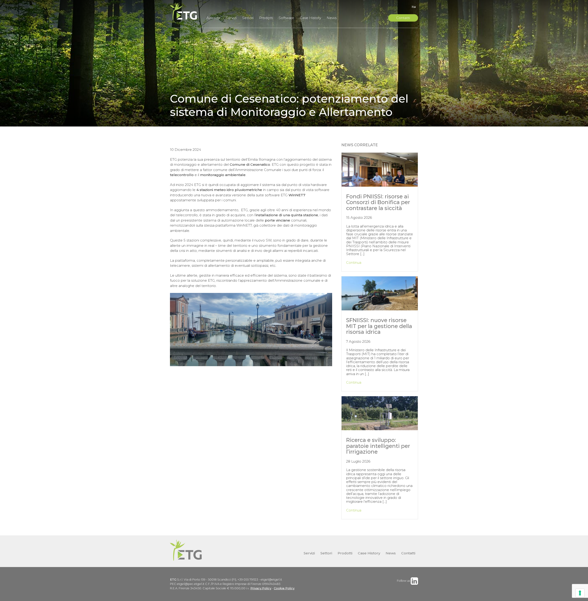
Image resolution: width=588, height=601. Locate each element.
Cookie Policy (284, 588)
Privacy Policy (260, 588)
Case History (310, 18)
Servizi (231, 18)
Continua (353, 262)
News (331, 18)
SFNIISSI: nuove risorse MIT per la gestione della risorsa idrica (379, 326)
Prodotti (266, 18)
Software (286, 18)
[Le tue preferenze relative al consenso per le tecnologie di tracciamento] (580, 593)
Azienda (213, 18)
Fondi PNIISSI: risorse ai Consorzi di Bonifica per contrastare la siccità (378, 202)
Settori (248, 18)
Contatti (403, 18)
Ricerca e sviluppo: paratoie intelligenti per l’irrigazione (378, 446)
